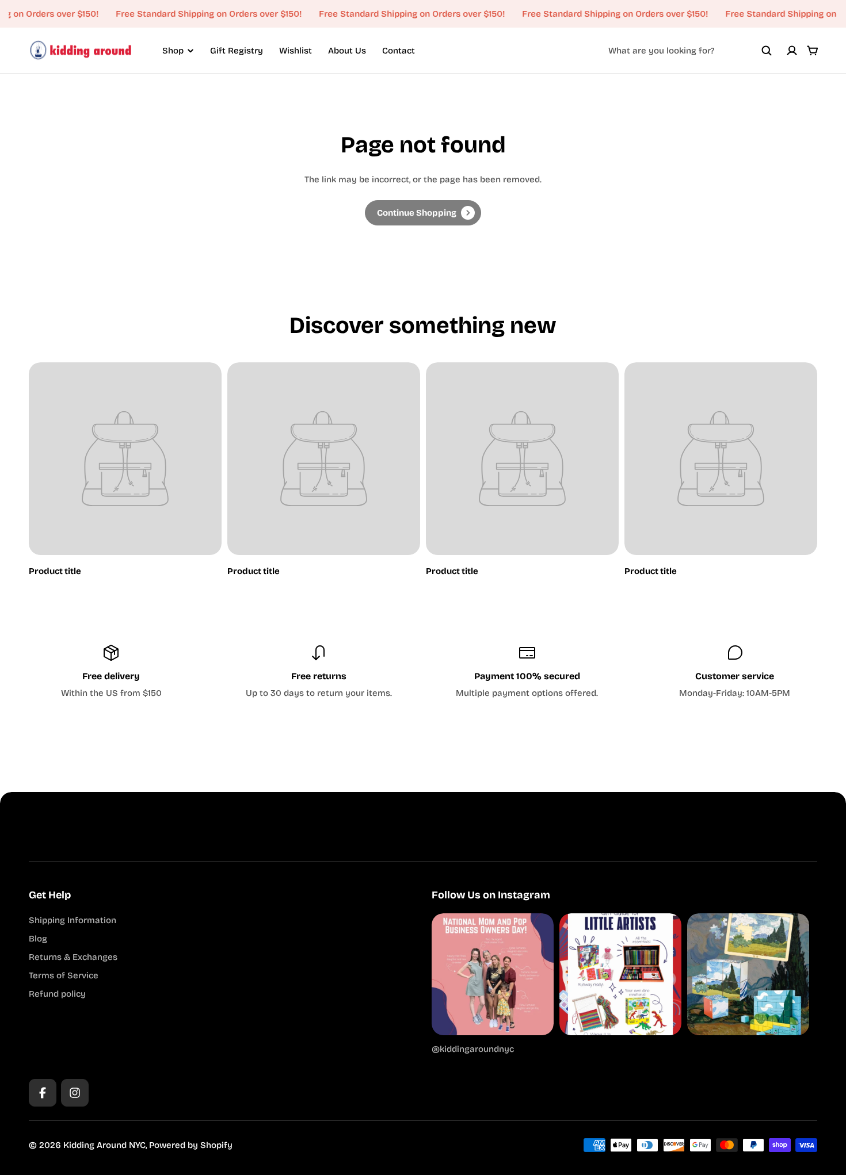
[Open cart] (812, 50)
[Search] (766, 50)
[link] (423, 212)
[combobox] (690, 50)
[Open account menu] (792, 50)
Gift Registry (236, 50)
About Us (347, 50)
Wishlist (295, 50)
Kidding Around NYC (104, 1145)
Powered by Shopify (191, 1145)
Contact (398, 50)
